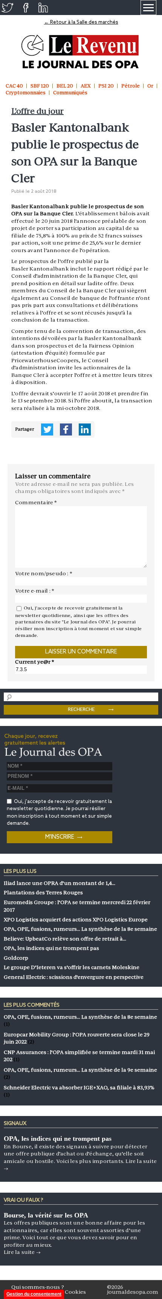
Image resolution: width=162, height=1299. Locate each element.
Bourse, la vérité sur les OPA (46, 1215)
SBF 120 (40, 86)
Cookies (75, 1292)
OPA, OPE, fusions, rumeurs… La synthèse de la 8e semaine (80, 1017)
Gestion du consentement (33, 1294)
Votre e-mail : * (34, 591)
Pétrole (130, 86)
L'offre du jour (37, 111)
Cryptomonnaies (26, 92)
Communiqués (70, 92)
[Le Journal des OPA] (81, 51)
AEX (86, 86)
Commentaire (36, 502)
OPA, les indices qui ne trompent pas (58, 1138)
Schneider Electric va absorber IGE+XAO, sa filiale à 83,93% (79, 1087)
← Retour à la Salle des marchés (81, 22)
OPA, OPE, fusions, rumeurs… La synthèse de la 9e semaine (80, 1070)
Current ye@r (34, 662)
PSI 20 (106, 86)
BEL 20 (65, 86)
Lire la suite (22, 1252)
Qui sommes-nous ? (37, 1287)
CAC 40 (14, 86)
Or (150, 86)
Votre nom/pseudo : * (43, 573)
